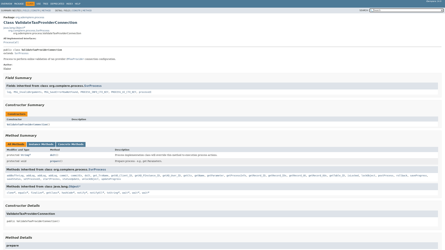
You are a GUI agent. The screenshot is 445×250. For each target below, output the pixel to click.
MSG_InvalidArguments (28, 92)
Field (26, 10)
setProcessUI (31, 179)
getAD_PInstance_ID (147, 175)
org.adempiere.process (29, 17)
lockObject (368, 175)
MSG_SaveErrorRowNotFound (61, 92)
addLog (30, 175)
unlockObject (90, 179)
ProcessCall (11, 42)
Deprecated (57, 4)
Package (19, 4)
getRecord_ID (257, 175)
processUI (145, 92)
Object (74, 186)
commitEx (76, 175)
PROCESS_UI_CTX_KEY (123, 92)
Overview (6, 4)
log (9, 92)
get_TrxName (100, 175)
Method (46, 10)
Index (69, 4)
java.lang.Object (13, 27)
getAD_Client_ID (121, 175)
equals (22, 192)
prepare (55, 161)
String (25, 155)
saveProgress (418, 175)
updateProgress (111, 179)
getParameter (215, 175)
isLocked (353, 175)
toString (112, 192)
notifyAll (96, 192)
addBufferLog (15, 175)
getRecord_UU (297, 175)
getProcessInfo (236, 175)
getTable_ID (337, 175)
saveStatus (14, 179)
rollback (401, 175)
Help (77, 4)
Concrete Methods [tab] (70, 144)
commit (64, 175)
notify (81, 192)
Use (39, 4)
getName (199, 175)
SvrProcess (22, 53)
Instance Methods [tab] (41, 144)
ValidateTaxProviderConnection (27, 124)
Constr (35, 10)
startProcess (51, 179)
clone (10, 192)
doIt (53, 155)
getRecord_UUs (318, 175)
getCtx (187, 175)
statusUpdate (70, 179)
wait (125, 192)
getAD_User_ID (172, 175)
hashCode (67, 192)
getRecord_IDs (277, 175)
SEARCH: (364, 10)
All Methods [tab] (16, 144)
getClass (51, 192)
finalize (36, 192)
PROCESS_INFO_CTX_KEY (94, 92)
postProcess (385, 175)
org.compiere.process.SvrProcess (28, 30)
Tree (45, 4)
